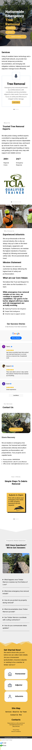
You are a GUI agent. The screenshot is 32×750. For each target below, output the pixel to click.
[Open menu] (6, 9)
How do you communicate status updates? (15, 627)
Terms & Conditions (16, 731)
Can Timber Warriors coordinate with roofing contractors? (14, 618)
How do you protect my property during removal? (15, 601)
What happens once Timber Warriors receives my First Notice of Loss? (15, 582)
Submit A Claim (16, 36)
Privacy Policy (16, 729)
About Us (10, 32)
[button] (15, 109)
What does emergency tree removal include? (16, 592)
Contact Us (10, 27)
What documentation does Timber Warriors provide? (15, 610)
